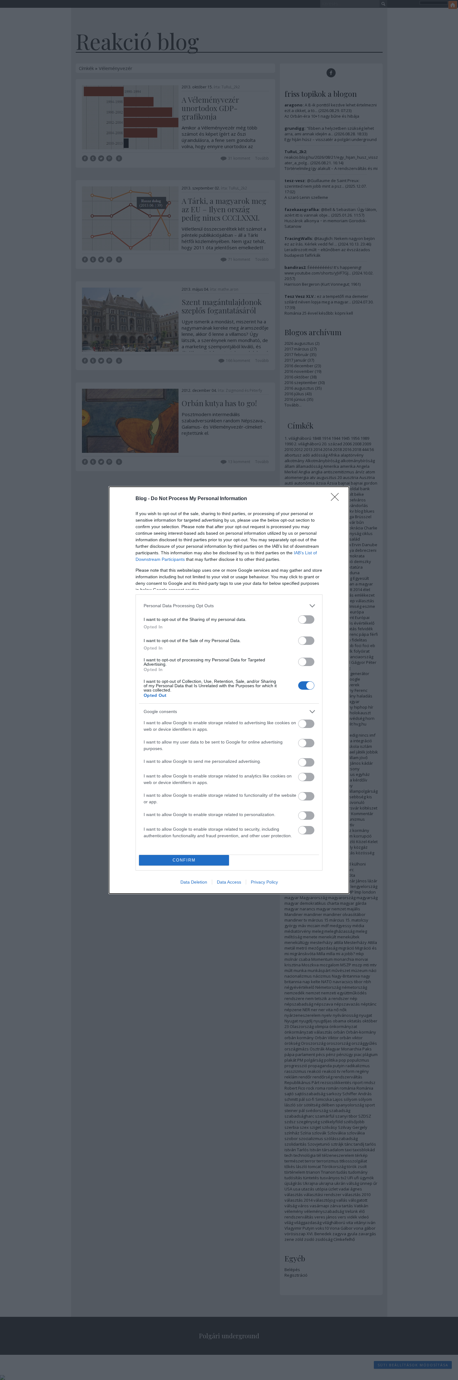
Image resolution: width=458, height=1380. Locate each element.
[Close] (337, 499)
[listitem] (229, 606)
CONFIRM (184, 860)
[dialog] (229, 690)
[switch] (306, 619)
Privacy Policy (264, 882)
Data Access (229, 882)
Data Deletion (193, 882)
